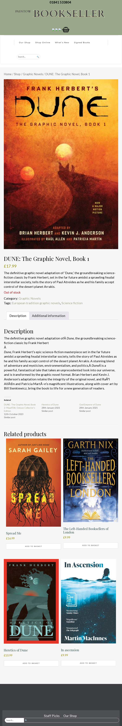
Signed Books (82, 42)
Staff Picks (52, 716)
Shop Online (42, 42)
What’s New (62, 42)
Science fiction (72, 303)
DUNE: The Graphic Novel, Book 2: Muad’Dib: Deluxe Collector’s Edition (20, 407)
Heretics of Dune (50, 404)
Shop (17, 74)
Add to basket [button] (33, 546)
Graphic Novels (33, 74)
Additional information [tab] (48, 316)
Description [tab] (18, 316)
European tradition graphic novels (36, 303)
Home (8, 74)
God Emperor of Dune (90, 404)
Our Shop (24, 42)
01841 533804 (61, 2)
